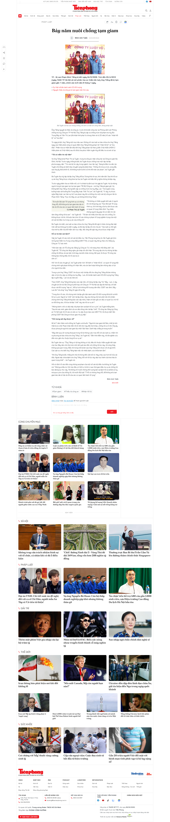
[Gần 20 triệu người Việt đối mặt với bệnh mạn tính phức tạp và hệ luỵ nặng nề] (130, 740)
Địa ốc (48, 16)
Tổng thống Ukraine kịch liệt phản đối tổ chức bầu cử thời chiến (135, 715)
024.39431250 (25, 802)
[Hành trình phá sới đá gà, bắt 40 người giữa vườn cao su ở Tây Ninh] (34, 490)
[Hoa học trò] (149, 774)
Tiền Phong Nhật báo (68, 1)
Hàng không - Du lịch (128, 787)
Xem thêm (150, 15)
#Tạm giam (56, 391)
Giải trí (114, 16)
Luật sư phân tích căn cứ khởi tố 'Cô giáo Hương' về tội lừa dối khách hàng (68, 447)
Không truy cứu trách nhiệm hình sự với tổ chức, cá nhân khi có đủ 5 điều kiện (38, 555)
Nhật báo (36, 780)
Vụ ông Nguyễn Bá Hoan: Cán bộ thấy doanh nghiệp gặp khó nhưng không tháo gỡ (68, 476)
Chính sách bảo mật (134, 795)
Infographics (97, 780)
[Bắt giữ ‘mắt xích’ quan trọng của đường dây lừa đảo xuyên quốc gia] (69, 490)
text (112, 22)
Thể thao (86, 16)
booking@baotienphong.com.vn (56, 800)
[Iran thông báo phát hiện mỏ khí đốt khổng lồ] (39, 668)
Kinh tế (32, 16)
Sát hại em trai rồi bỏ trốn (98, 474)
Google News (125, 22)
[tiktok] (109, 800)
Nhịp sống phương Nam (40, 790)
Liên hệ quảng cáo (52, 795)
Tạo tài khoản (68, 401)
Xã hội (26, 16)
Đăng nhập (55, 401)
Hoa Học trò (98, 1)
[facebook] (147, 1)
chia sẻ (107, 22)
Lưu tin (4, 58)
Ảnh (49, 780)
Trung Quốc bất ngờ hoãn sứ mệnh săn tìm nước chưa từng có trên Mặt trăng (101, 716)
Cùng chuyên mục (29, 421)
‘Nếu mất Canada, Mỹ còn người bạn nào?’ (83, 685)
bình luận (121, 22)
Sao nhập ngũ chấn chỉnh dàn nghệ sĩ (129, 639)
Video (143, 16)
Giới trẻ (70, 16)
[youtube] (150, 1)
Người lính (95, 16)
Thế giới (63, 16)
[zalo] (114, 800)
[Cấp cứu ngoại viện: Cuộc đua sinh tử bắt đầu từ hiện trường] (85, 740)
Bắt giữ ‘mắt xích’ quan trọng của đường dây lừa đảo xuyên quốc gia (67, 503)
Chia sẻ (4, 53)
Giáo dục (121, 16)
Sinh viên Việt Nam (84, 1)
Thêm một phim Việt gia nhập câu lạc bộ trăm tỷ (38, 641)
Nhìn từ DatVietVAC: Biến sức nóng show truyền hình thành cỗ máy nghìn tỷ (85, 642)
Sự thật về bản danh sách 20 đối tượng (67, 87)
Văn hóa (106, 16)
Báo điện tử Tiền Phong (85, 8)
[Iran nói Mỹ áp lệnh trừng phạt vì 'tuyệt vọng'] (33, 702)
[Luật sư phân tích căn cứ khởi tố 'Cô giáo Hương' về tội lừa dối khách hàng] (69, 434)
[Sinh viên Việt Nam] (137, 774)
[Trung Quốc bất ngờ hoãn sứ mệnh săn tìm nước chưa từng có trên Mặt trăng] (102, 702)
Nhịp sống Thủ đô (23, 790)
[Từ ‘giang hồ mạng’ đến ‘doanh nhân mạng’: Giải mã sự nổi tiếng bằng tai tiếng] (103, 490)
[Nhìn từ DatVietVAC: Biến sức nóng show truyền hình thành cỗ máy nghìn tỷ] (85, 624)
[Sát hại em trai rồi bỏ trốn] (103, 462)
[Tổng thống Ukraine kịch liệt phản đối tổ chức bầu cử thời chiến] (136, 702)
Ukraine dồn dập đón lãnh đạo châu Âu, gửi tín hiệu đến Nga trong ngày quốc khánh (130, 686)
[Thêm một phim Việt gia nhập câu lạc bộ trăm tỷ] (39, 624)
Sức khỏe (56, 16)
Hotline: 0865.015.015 (50, 1)
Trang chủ (20, 15)
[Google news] (120, 800)
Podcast (66, 780)
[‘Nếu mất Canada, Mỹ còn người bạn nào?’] (85, 668)
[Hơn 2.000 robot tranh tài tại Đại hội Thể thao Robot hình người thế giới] (68, 702)
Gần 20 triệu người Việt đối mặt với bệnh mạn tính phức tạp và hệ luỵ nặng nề (130, 758)
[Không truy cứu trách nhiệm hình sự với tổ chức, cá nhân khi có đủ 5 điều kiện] (39, 537)
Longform (81, 780)
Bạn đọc (109, 787)
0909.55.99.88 (52, 798)
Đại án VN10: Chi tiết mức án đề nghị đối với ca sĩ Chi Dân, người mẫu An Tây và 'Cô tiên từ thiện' (33, 476)
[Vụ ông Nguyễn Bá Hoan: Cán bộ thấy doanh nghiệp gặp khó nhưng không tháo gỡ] (69, 462)
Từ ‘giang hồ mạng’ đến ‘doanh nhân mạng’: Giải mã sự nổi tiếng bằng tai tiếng (102, 504)
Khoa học (129, 16)
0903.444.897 (77, 798)
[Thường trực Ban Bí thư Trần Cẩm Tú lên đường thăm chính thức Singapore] (130, 537)
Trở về (4, 69)
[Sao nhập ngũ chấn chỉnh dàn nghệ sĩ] (130, 624)
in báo (116, 22)
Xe (101, 16)
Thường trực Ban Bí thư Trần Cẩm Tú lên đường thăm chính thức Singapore (129, 554)
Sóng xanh (40, 16)
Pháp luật (78, 16)
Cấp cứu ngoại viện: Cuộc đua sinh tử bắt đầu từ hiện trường (84, 757)
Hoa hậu (137, 16)
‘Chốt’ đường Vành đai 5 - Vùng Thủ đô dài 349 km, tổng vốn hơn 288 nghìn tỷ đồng (85, 555)
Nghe (4, 47)
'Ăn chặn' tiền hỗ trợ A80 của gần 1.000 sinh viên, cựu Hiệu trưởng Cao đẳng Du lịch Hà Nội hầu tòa (103, 448)
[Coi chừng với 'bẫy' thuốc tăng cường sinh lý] (39, 740)
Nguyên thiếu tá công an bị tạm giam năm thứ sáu (71, 90)
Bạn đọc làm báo (29, 817)
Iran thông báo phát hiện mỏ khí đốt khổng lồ (38, 685)
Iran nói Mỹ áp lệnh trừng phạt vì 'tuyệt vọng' (32, 715)
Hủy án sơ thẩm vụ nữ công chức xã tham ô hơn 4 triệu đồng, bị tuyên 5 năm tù (33, 448)
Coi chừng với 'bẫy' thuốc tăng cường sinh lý (38, 757)
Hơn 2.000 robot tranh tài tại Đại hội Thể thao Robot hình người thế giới (67, 716)
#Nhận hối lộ (87, 391)
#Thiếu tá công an (71, 391)
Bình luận (4, 64)
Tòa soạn (108, 1)
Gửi (112, 412)
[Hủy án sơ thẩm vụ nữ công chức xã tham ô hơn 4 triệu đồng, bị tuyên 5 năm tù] (34, 434)
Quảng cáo (118, 1)
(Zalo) (59, 798)
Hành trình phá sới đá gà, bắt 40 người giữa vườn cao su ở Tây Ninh (32, 503)
